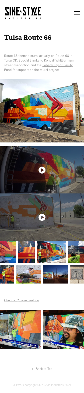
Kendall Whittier (55, 60)
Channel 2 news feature (21, 300)
